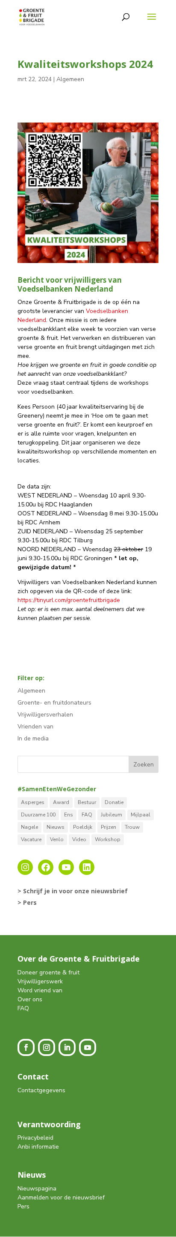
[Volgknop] (26, 1047)
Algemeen (70, 79)
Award (61, 802)
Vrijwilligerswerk (40, 981)
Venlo (57, 839)
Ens (68, 814)
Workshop (107, 839)
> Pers (27, 902)
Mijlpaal (140, 814)
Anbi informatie (38, 1147)
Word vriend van (40, 990)
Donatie (114, 802)
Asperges (32, 802)
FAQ (87, 814)
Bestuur (87, 802)
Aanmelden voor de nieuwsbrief (61, 1197)
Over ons (30, 999)
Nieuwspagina (37, 1188)
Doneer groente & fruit (48, 972)
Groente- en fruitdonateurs (54, 703)
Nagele (29, 827)
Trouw (132, 827)
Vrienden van (35, 726)
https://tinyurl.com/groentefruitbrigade (69, 600)
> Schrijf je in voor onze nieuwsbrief (73, 891)
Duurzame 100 (38, 814)
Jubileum (111, 814)
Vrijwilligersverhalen (45, 715)
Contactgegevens (41, 1090)
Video (79, 839)
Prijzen (108, 827)
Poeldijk (82, 827)
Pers (23, 1206)
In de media (33, 738)
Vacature (31, 839)
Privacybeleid (35, 1138)
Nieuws (56, 827)
